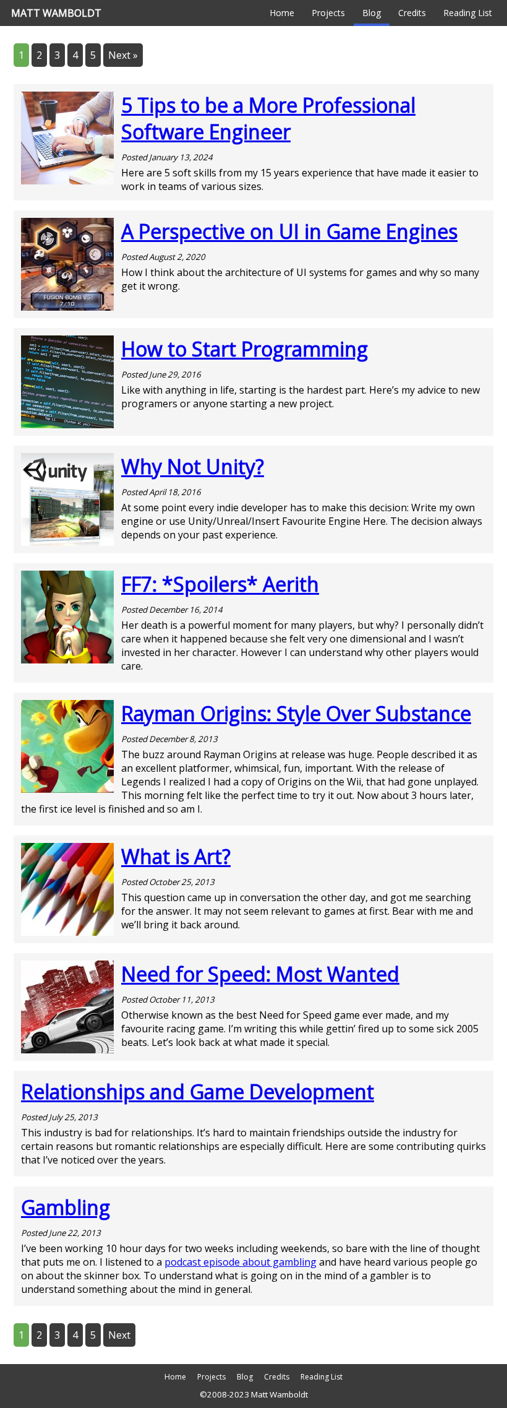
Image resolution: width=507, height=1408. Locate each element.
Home (282, 13)
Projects (328, 13)
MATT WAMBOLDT (56, 13)
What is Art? (176, 856)
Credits (412, 13)
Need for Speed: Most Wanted (260, 974)
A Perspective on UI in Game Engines (289, 231)
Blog (371, 13)
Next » (123, 55)
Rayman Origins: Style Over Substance (296, 713)
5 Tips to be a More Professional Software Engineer (268, 118)
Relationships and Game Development (197, 1091)
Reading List (467, 13)
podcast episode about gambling (240, 1262)
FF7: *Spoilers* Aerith (220, 584)
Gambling (65, 1207)
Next (119, 1335)
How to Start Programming (244, 348)
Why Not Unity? (192, 466)
